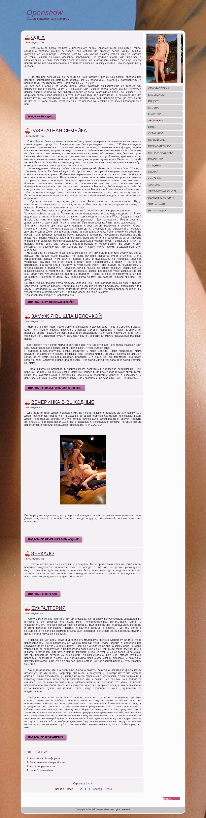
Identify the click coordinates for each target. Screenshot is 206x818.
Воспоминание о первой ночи (47, 762)
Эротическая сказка (162, 191)
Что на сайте (157, 204)
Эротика (154, 184)
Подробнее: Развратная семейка (51, 302)
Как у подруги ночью (42, 766)
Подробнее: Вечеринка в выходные (53, 539)
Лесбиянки (156, 120)
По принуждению (160, 152)
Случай (153, 172)
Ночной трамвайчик (41, 770)
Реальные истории (161, 197)
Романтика (155, 159)
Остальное (155, 133)
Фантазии (155, 178)
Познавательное (159, 146)
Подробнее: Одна (40, 116)
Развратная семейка (59, 130)
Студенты (155, 165)
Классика (154, 114)
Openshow (45, 12)
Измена (153, 107)
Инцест (153, 101)
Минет (152, 127)
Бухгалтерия (48, 608)
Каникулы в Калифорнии (45, 758)
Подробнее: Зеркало (42, 594)
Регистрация (157, 210)
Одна (38, 37)
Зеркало (42, 553)
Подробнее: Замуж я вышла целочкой (54, 388)
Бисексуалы (156, 94)
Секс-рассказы (158, 88)
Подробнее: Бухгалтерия (45, 737)
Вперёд (97, 788)
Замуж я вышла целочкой (66, 316)
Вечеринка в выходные (62, 402)
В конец (108, 788)
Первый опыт (157, 139)
